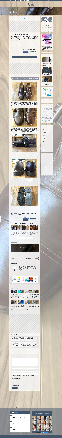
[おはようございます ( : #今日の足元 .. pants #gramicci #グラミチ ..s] (49, 418)
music (43, 142)
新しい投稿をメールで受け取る (15, 385)
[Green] (31, 4)
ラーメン (20, 344)
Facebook (28, 338)
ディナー (26, 343)
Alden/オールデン (24, 337)
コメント (13, 357)
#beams (19, 417)
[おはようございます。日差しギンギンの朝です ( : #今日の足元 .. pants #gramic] (39, 418)
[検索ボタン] (40, 1)
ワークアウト (14, 345)
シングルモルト (17, 343)
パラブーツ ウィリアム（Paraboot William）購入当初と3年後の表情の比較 (23, 58)
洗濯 (34, 345)
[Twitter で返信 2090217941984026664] (12, 424)
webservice (44, 150)
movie (43, 139)
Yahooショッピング (26, 52)
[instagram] (49, 0)
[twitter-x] (48, 0)
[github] (50, 0)
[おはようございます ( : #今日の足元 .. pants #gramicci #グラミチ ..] (39, 428)
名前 (12, 367)
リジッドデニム (30, 344)
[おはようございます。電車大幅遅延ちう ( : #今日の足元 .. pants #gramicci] (39, 423)
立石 (24, 346)
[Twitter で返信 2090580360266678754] (12, 418)
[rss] (52, 0)
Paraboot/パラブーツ (29, 339)
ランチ (13, 344)
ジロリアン (22, 343)
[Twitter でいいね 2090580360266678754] (15, 418)
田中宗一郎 (17, 346)
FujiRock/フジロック (33, 338)
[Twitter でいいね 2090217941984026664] (15, 424)
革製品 (27, 346)
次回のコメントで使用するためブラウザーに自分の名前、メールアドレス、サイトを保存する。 (23, 375)
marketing (44, 138)
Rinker (25, 217)
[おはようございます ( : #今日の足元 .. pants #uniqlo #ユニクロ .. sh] (34, 423)
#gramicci (19, 429)
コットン (13, 343)
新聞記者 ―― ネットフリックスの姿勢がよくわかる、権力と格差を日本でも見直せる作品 (47, 118)
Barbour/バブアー (30, 337)
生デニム (13, 346)
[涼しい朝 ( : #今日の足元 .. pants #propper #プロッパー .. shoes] (49, 423)
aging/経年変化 (13, 12)
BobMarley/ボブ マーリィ (15, 338)
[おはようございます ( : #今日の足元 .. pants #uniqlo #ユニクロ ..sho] (44, 428)
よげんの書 (46, 46)
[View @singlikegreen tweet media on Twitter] (24, 417)
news (43, 145)
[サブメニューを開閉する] (51, 138)
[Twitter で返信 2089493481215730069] (12, 430)
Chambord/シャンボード (22, 338)
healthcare (44, 135)
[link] (19, 270)
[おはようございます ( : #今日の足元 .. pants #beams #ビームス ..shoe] (34, 418)
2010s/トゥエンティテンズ (15, 337)
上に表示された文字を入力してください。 (16, 378)
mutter (44, 144)
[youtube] (51, 0)
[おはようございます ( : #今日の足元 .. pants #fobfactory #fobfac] (44, 418)
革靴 (31, 346)
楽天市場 (34, 51)
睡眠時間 (21, 346)
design (43, 129)
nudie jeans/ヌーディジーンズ (22, 339)
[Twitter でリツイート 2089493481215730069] (14, 430)
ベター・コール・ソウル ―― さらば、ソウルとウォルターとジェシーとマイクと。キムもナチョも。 (47, 112)
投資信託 (24, 345)
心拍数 (21, 345)
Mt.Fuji (43, 141)
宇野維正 (17, 345)
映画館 (31, 345)
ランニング (17, 344)
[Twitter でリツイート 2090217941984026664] (14, 424)
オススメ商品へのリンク (26, 51)
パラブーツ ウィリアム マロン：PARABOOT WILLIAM (29, 49)
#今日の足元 (14, 417)
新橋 (28, 345)
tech (43, 148)
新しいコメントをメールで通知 (15, 383)
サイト (12, 372)
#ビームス (21, 417)
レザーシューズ (35, 344)
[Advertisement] (24, 26)
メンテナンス (34, 343)
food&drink (44, 132)
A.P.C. (20, 337)
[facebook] (47, 0)
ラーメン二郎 (25, 344)
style (10, 12)
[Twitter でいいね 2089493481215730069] (15, 430)
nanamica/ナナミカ (14, 339)
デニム (29, 343)
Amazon (31, 51)
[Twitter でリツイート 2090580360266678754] (14, 418)
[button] (13, 18)
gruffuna (14, 270)
